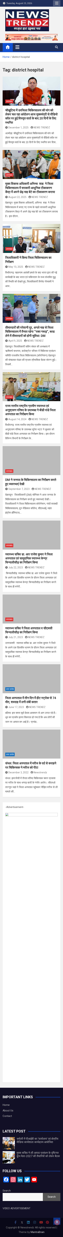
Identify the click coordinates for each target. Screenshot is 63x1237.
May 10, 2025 (15, 266)
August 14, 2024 (17, 419)
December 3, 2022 (18, 772)
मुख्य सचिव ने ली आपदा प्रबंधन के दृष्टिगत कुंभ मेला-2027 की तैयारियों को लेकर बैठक (38, 1154)
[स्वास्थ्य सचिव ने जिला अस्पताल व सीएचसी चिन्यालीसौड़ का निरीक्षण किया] (31, 609)
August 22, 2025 (17, 197)
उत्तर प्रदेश (10, 689)
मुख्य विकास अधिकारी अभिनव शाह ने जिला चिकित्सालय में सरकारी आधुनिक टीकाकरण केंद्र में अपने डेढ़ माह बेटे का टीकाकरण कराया (30, 188)
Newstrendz (40, 772)
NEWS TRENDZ (42, 127)
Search (7, 1190)
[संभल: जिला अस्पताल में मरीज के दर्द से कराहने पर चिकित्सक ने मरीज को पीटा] (31, 744)
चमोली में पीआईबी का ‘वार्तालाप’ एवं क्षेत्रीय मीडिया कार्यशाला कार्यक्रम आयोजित (37, 1140)
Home (6, 1105)
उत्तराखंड (9, 101)
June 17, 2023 (16, 707)
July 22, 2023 (15, 567)
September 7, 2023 (19, 489)
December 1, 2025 (18, 127)
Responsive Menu (56, 3)
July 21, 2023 (15, 637)
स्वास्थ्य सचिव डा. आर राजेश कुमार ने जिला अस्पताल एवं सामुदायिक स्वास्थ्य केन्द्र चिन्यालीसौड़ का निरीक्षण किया (29, 558)
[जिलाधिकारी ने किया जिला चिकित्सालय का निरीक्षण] (31, 238)
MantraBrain (37, 1232)
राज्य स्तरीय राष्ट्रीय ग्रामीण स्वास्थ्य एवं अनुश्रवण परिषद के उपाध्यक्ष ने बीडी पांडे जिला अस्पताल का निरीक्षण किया (30, 410)
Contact (7, 1116)
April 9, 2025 (15, 340)
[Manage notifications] (57, 1222)
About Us (8, 1110)
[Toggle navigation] (17, 47)
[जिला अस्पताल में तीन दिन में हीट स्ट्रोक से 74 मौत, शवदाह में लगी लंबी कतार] (31, 678)
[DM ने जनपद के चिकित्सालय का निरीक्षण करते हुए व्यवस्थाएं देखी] (31, 460)
